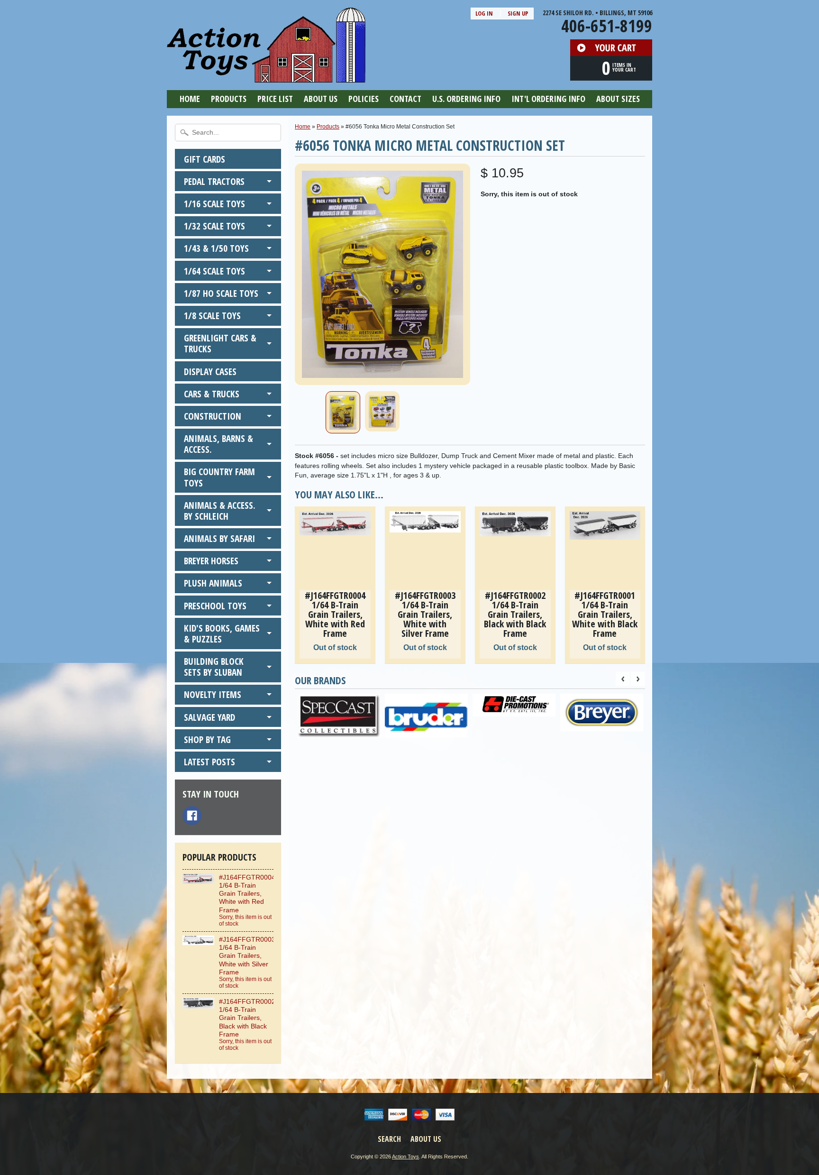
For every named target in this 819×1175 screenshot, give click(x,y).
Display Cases (210, 371)
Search (389, 1139)
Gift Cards (204, 159)
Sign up (518, 13)
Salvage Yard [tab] (209, 717)
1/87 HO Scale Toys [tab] (221, 293)
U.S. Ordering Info (466, 98)
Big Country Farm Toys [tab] (219, 477)
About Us (320, 98)
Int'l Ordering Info (548, 98)
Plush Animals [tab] (213, 583)
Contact (405, 98)
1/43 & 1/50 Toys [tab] (216, 248)
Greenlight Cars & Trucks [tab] (220, 343)
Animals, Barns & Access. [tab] (218, 444)
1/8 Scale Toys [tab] (212, 315)
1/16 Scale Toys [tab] (214, 203)
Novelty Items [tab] (212, 694)
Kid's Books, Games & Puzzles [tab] (222, 633)
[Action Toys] (266, 76)
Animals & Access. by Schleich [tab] (219, 511)
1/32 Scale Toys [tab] (214, 226)
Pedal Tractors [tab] (214, 181)
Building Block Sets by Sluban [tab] (214, 667)
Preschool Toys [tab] (215, 605)
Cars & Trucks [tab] (211, 393)
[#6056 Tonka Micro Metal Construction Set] (343, 412)
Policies (363, 98)
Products (228, 98)
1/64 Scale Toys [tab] (214, 271)
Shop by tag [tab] (207, 739)
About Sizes (618, 98)
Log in (484, 13)
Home (190, 98)
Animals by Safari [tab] (219, 538)
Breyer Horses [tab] (211, 560)
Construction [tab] (212, 416)
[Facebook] (191, 815)
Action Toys (405, 1156)
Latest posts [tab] (209, 761)
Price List (275, 98)
